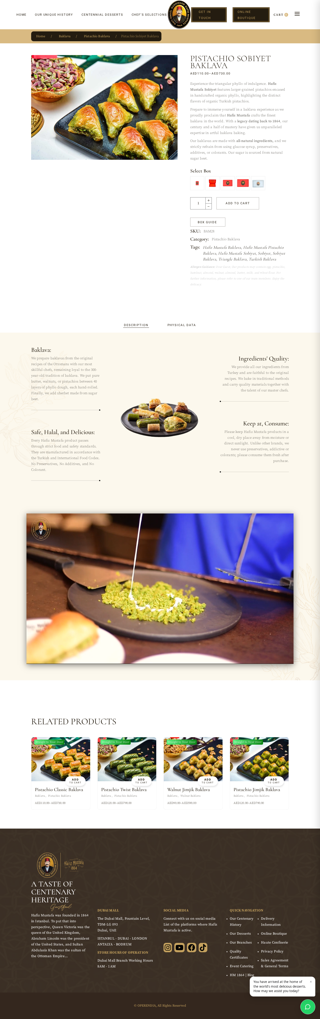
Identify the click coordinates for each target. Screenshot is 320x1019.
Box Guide (207, 222)
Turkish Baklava (262, 259)
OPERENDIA (147, 1006)
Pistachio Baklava (226, 239)
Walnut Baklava (190, 796)
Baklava (40, 796)
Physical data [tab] (181, 325)
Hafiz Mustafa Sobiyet (237, 253)
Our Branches (241, 942)
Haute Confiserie (274, 942)
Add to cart (238, 203)
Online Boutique (274, 933)
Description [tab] (136, 325)
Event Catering (242, 966)
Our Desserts (240, 933)
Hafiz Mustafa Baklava (222, 247)
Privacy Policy (272, 951)
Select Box (200, 171)
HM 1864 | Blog (242, 975)
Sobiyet (264, 253)
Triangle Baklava (232, 259)
